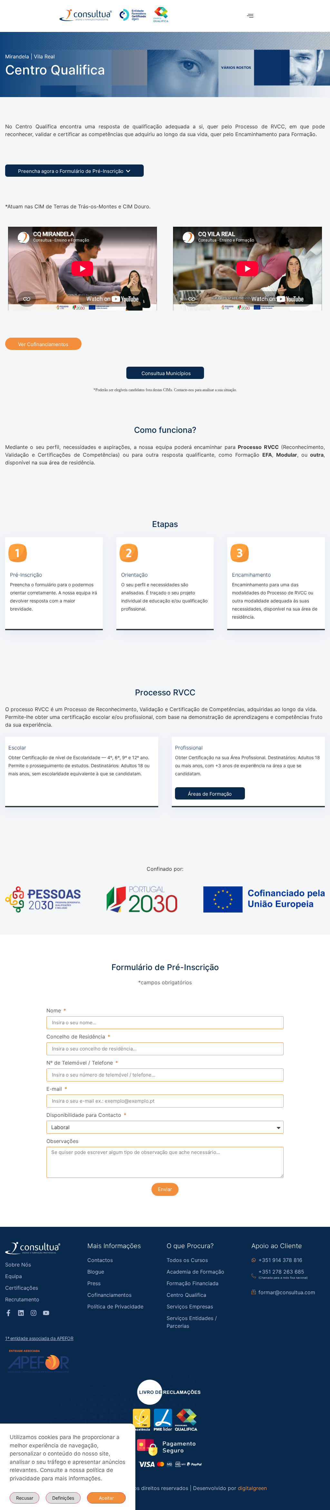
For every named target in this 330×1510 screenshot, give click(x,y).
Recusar (24, 1498)
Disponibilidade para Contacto (84, 1115)
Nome (54, 1011)
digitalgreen (252, 1488)
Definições (63, 1498)
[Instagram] (33, 1313)
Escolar (17, 747)
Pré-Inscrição (26, 574)
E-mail (54, 1089)
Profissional (189, 747)
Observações (62, 1141)
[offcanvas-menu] (250, 16)
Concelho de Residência (76, 1037)
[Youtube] (46, 1313)
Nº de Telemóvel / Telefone (80, 1063)
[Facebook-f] (8, 1313)
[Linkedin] (21, 1313)
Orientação (134, 574)
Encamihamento (251, 574)
